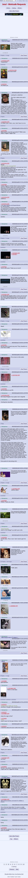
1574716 (26, 678)
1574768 (26, 195)
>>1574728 (4, 537)
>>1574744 (2, 383)
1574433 (26, 602)
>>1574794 (2, 340)
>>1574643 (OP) (15, 488)
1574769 (26, 201)
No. (23, 39)
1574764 (26, 92)
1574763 (26, 292)
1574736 (26, 372)
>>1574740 (4, 500)
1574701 (26, 820)
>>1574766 (2, 261)
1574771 (26, 128)
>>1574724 (4, 84)
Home (26, 0)
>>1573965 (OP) (5, 799)
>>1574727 (4, 704)
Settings (20, 0)
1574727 (26, 685)
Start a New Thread (14, 11)
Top (11, 839)
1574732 (26, 724)
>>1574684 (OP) (11, 688)
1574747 (26, 67)
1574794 (26, 342)
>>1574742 (2, 532)
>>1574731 (8, 699)
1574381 (26, 588)
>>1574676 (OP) (15, 253)
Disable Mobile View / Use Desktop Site (14, 874)
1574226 (26, 576)
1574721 (26, 250)
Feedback (12, 876)
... (1, 39)
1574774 (26, 81)
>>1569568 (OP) (13, 606)
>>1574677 (14, 254)
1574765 (26, 119)
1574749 (26, 393)
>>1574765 (4, 130)
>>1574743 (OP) (5, 163)
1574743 (26, 140)
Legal (16, 876)
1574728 (26, 526)
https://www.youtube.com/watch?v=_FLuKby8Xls (13, 808)
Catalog (14, 8)
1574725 (26, 509)
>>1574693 (4, 718)
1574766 (26, 264)
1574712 (26, 825)
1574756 (26, 161)
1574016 (26, 797)
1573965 (26, 776)
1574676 (26, 223)
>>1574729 (2, 699)
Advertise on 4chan (14, 37)
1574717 (26, 409)
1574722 (26, 39)
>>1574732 (13, 699)
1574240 (26, 734)
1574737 (26, 617)
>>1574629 (4, 766)
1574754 (26, 324)
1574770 (26, 214)
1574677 (26, 241)
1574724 (26, 58)
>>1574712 (2, 812)
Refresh (19, 8)
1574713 (26, 764)
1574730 (26, 354)
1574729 (26, 702)
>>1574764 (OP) (5, 122)
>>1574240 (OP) (5, 758)
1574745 (26, 498)
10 (23, 864)
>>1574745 (2, 495)
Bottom (8, 8)
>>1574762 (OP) (5, 294)
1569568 (26, 547)
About (9, 876)
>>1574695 (4, 681)
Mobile (23, 0)
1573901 (26, 564)
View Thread (24, 55)
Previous (12, 869)
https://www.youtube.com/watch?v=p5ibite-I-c (12, 800)
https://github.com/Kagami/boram (12, 205)
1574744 (26, 386)
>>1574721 (2, 247)
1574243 (26, 306)
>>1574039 (4, 828)
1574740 (26, 485)
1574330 (26, 814)
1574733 (26, 638)
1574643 (26, 468)
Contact (19, 876)
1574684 (26, 660)
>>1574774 (2, 64)
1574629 (26, 755)
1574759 (26, 182)
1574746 (26, 426)
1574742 (26, 535)
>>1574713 (2, 761)
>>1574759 (2, 179)
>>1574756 (4, 184)
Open (2, 802)
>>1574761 (4, 345)
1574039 (26, 804)
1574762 (26, 275)
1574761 (26, 329)
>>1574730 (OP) (15, 375)
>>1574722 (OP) (5, 60)
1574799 (26, 399)
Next (17, 869)
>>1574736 (4, 389)
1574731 (26, 710)
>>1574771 (2, 125)
